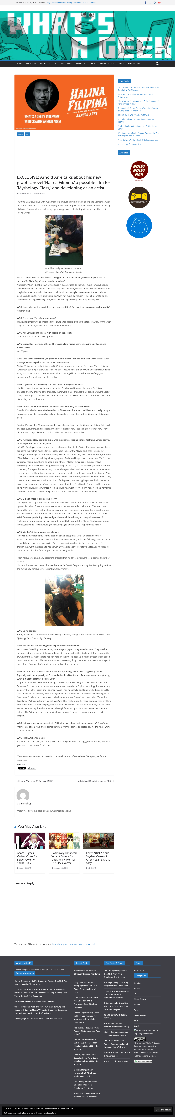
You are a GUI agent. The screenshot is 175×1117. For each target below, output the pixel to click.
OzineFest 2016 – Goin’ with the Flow (38, 1001)
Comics (29, 64)
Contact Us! (134, 64)
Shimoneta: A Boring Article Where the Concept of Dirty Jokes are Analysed (116, 1006)
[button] (34, 64)
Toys (91, 64)
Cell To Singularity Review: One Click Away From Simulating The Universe (85, 1084)
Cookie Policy (51, 1113)
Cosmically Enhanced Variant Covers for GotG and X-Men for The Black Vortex (64, 858)
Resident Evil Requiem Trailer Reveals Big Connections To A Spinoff (87, 1031)
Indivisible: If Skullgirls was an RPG (94, 781)
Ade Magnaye (20, 1018)
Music (121, 64)
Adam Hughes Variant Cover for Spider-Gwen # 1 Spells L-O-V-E (27, 858)
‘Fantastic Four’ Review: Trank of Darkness (32, 1013)
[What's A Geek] (87, 13)
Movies (43, 64)
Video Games (66, 64)
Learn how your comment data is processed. (73, 944)
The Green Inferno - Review (129, 144)
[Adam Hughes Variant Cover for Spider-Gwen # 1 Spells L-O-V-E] (29, 834)
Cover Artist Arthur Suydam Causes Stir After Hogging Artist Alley (98, 858)
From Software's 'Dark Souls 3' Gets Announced (138, 140)
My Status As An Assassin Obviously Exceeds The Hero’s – (87, 973)
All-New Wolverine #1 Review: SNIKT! (35, 781)
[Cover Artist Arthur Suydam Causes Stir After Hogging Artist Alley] (98, 834)
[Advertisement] (64, 155)
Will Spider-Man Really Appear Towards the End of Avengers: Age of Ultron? (116, 1044)
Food (136, 1026)
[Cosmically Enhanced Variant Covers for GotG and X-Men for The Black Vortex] (64, 834)
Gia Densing (40, 193)
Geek (27, 134)
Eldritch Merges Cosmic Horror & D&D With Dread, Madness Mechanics (85, 1073)
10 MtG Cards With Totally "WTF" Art (133, 115)
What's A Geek (152, 1043)
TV (55, 64)
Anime (79, 64)
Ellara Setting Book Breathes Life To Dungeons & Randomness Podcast (116, 994)
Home (19, 64)
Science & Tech (107, 64)
